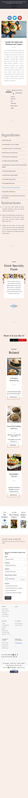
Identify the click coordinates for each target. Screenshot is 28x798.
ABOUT (4, 606)
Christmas (10, 435)
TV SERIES (18, 621)
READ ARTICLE (13, 397)
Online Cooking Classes (11, 590)
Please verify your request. (11, 575)
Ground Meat (17, 435)
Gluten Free (13, 103)
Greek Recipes (18, 643)
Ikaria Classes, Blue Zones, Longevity (14, 588)
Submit (8, 598)
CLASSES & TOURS (5, 640)
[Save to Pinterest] (22, 340)
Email (6, 556)
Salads (12, 108)
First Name (7, 562)
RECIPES (4, 621)
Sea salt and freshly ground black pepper (11, 187)
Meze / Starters (14, 105)
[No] (26, 4)
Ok (14, 5)
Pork (12, 436)
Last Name (7, 569)
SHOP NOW (14, 306)
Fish (12, 101)
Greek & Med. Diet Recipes (12, 586)
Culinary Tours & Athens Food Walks (14, 592)
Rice (16, 436)
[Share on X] (14, 340)
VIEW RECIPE (13, 445)
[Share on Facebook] (5, 340)
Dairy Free (13, 98)
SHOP (16, 606)
